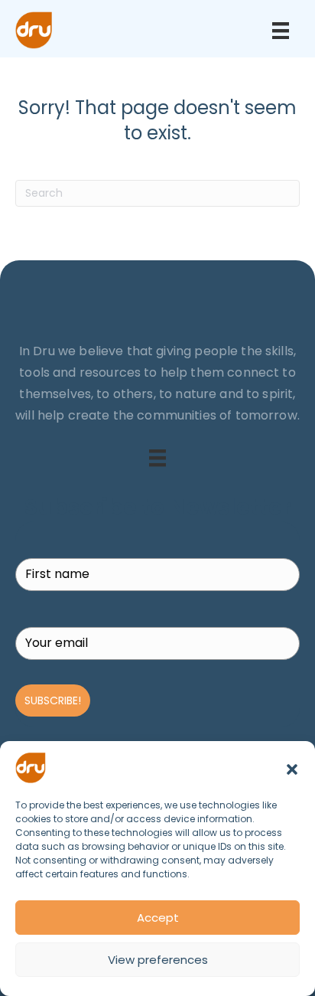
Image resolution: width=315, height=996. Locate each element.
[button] (292, 768)
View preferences (158, 960)
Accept (158, 917)
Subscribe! (52, 700)
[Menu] (280, 30)
